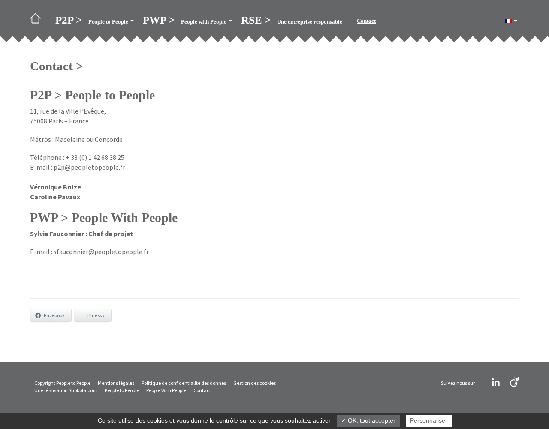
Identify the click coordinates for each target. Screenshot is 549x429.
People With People (166, 390)
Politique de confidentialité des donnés (184, 383)
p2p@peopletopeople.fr (89, 167)
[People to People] (39, 21)
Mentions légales (116, 383)
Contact (202, 390)
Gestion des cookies (254, 383)
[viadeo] (514, 382)
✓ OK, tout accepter (368, 420)
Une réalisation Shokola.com (65, 390)
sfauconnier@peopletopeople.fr (101, 251)
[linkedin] (496, 382)
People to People (122, 390)
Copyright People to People (62, 383)
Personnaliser (428, 420)
